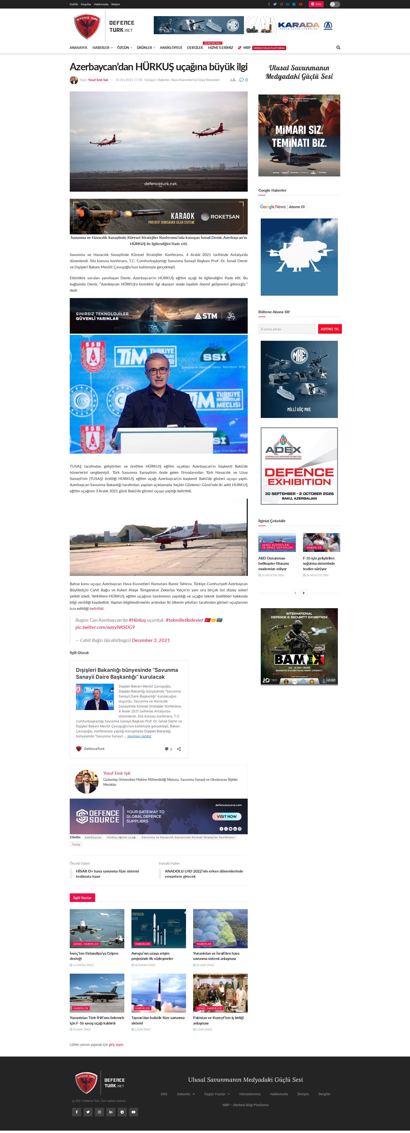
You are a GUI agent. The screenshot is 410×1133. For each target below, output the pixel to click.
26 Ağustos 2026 (317, 575)
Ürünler (144, 47)
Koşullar (86, 4)
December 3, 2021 (151, 640)
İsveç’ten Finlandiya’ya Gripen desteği (94, 955)
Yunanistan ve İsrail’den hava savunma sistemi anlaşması (216, 955)
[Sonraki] (303, 593)
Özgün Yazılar (214, 1094)
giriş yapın (116, 1044)
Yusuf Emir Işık (98, 79)
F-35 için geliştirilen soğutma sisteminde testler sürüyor (319, 563)
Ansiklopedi (171, 47)
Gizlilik (74, 4)
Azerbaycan (93, 837)
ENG (318, 4)
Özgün (123, 47)
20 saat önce (205, 965)
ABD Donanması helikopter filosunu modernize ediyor (273, 563)
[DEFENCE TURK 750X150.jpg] (159, 315)
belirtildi (96, 608)
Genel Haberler (86, 944)
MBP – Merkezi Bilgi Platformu (246, 1105)
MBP (264, 47)
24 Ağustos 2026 (272, 575)
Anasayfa (78, 47)
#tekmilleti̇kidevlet (184, 619)
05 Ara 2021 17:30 (129, 79)
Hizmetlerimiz (220, 47)
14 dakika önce (83, 965)
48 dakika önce (144, 965)
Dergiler (195, 47)
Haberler (101, 47)
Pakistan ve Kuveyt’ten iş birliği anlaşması (218, 1020)
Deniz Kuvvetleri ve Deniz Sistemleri (277, 546)
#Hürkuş (137, 619)
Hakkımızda (101, 4)
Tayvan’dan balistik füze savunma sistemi (158, 1020)
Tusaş (76, 844)
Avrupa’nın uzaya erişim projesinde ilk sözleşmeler (152, 955)
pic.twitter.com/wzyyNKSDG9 (105, 627)
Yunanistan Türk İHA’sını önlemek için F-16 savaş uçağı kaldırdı (97, 1020)
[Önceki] (295, 593)
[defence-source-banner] (159, 816)
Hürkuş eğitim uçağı (121, 837)
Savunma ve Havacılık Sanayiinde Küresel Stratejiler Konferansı (188, 837)
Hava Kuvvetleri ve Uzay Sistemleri (195, 79)
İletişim (115, 4)
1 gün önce (142, 1029)
